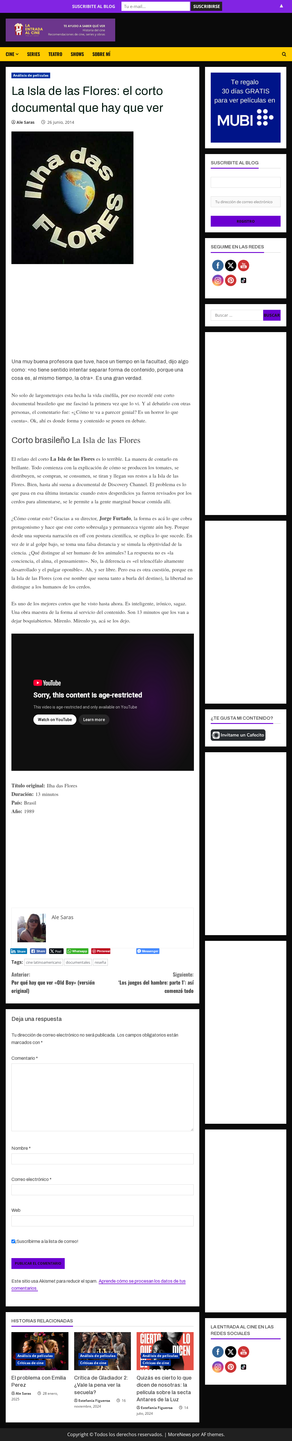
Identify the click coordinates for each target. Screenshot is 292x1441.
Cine (10, 54)
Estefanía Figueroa (94, 1400)
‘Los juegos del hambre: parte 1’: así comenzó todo (155, 983)
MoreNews (179, 1434)
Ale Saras (26, 122)
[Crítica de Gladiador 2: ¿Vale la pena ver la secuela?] (102, 1351)
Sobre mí (101, 54)
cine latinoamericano (43, 962)
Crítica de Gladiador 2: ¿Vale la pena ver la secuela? (101, 1385)
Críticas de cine (30, 1362)
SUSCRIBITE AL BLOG (93, 6)
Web (16, 1210)
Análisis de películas (30, 75)
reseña (100, 962)
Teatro (55, 54)
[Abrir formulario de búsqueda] (284, 54)
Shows (77, 54)
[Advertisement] (102, 314)
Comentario (24, 1058)
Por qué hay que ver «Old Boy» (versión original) (53, 983)
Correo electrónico (31, 1179)
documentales (78, 962)
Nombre (21, 1148)
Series (33, 54)
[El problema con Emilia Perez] (39, 1351)
